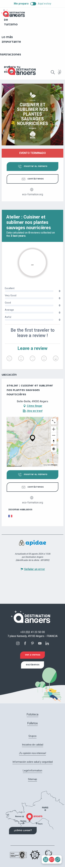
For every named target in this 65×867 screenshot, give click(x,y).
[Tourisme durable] (59, 74)
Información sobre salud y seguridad (32, 761)
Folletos (32, 723)
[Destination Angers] (22, 70)
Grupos (32, 735)
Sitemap (32, 779)
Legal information (32, 770)
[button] (53, 72)
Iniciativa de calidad (32, 744)
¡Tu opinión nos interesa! (32, 753)
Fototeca (32, 714)
